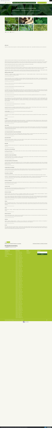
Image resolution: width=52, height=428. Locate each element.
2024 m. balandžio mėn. (19, 276)
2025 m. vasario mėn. (19, 268)
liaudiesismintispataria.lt (16, 10)
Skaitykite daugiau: (49, 427)
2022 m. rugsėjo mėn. (19, 294)
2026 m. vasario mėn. (19, 255)
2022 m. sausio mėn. (19, 302)
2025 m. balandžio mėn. (19, 266)
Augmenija (24, 2)
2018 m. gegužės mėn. (19, 316)
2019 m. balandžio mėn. (19, 310)
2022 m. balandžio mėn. (19, 299)
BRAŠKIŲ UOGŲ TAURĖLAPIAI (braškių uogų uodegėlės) (13, 243)
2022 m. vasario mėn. (19, 301)
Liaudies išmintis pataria (31, 2)
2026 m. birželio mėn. (19, 253)
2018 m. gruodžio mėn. (19, 312)
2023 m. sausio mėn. (19, 290)
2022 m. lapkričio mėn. (19, 292)
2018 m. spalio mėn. (19, 313)
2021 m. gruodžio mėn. (19, 303)
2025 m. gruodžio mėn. (19, 257)
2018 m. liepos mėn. (19, 315)
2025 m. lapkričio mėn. (19, 258)
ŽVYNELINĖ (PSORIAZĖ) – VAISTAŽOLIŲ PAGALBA (40, 243)
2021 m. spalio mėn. (19, 305)
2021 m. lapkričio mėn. (19, 304)
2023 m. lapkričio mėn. (19, 281)
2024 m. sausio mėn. (19, 279)
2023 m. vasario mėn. (19, 289)
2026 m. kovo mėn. (19, 254)
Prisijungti (28, 253)
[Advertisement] (26, 38)
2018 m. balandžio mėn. (19, 317)
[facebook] (46, 320)
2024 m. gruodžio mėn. (19, 270)
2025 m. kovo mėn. (19, 267)
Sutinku (45, 427)
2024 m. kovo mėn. (19, 277)
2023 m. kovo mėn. (19, 288)
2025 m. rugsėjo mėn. (19, 260)
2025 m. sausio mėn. (19, 269)
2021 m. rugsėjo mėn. (19, 306)
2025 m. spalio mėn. (19, 259)
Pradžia (14, 2)
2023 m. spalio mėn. (19, 282)
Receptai (20, 2)
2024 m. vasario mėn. (19, 278)
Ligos (17, 2)
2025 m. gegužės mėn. (19, 265)
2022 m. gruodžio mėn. (19, 291)
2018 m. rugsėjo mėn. (19, 314)
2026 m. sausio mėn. (19, 256)
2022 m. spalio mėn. (19, 293)
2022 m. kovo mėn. (19, 300)
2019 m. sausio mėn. (19, 311)
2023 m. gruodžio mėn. (19, 280)
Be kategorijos (7, 253)
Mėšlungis (8, 242)
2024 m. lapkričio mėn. (19, 271)
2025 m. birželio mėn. (19, 264)
